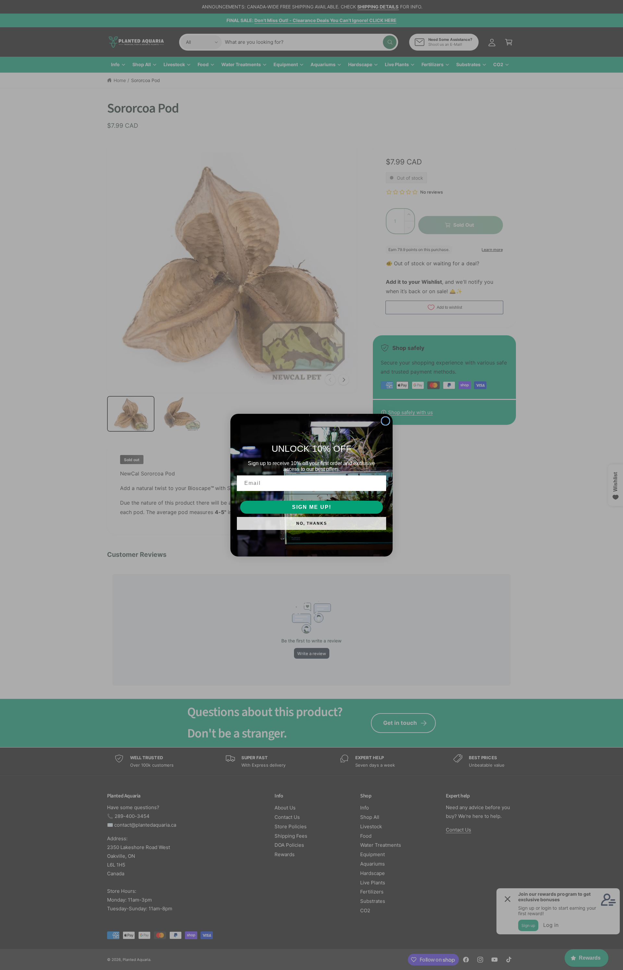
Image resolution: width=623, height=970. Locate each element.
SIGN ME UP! (311, 507)
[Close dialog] (385, 421)
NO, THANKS (311, 523)
